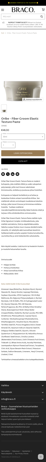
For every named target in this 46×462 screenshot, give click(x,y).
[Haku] (41, 16)
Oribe (4, 126)
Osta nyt (22, 161)
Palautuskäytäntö (6, 454)
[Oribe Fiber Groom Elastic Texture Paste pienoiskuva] (4, 108)
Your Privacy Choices (21, 454)
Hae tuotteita (5, 451)
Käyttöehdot (26, 451)
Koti (2, 33)
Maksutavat (16, 451)
